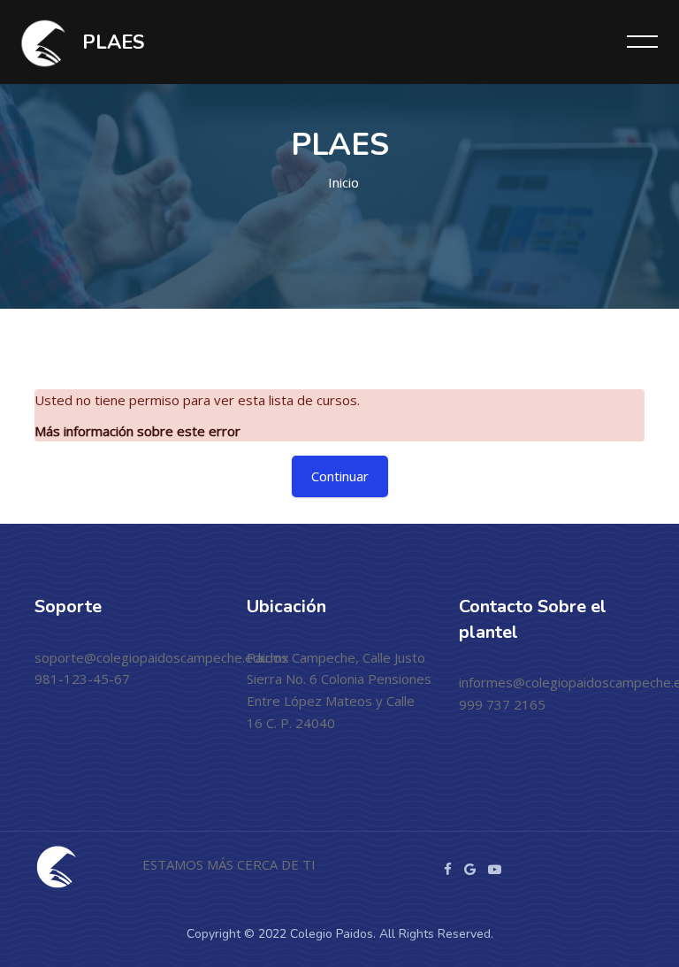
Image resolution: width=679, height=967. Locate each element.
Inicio (343, 182)
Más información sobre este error (137, 431)
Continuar (340, 476)
